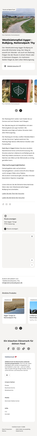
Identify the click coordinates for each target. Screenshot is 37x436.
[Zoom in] (32, 260)
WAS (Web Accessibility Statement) (23, 430)
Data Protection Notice (7, 430)
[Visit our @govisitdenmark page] (23, 348)
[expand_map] (32, 236)
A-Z (6, 411)
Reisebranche (9, 390)
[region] (18, 250)
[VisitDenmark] (11, 357)
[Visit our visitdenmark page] (18, 348)
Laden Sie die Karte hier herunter (13, 198)
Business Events (10, 388)
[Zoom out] (32, 265)
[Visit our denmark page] (8, 348)
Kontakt (7, 414)
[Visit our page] (13, 348)
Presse (7, 385)
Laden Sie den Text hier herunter (13, 193)
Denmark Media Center (12, 401)
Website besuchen (13, 66)
